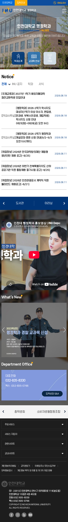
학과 (30, 84)
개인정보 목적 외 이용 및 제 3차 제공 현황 (34, 470)
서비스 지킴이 (11, 434)
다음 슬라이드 (38, 42)
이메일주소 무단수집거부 (45, 466)
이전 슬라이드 (30, 42)
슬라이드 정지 (34, 42)
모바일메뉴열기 (64, 11)
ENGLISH (61, 2)
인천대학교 (7, 2)
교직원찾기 (25, 466)
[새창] (11, 514)
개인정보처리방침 (8, 466)
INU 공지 (17, 84)
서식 (41, 84)
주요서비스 (10, 424)
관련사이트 (10, 444)
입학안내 (21, 2)
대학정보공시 (6, 470)
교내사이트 (10, 453)
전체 (4, 84)
